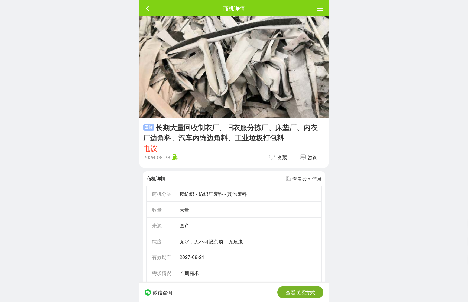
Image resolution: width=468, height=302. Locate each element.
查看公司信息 (307, 178)
